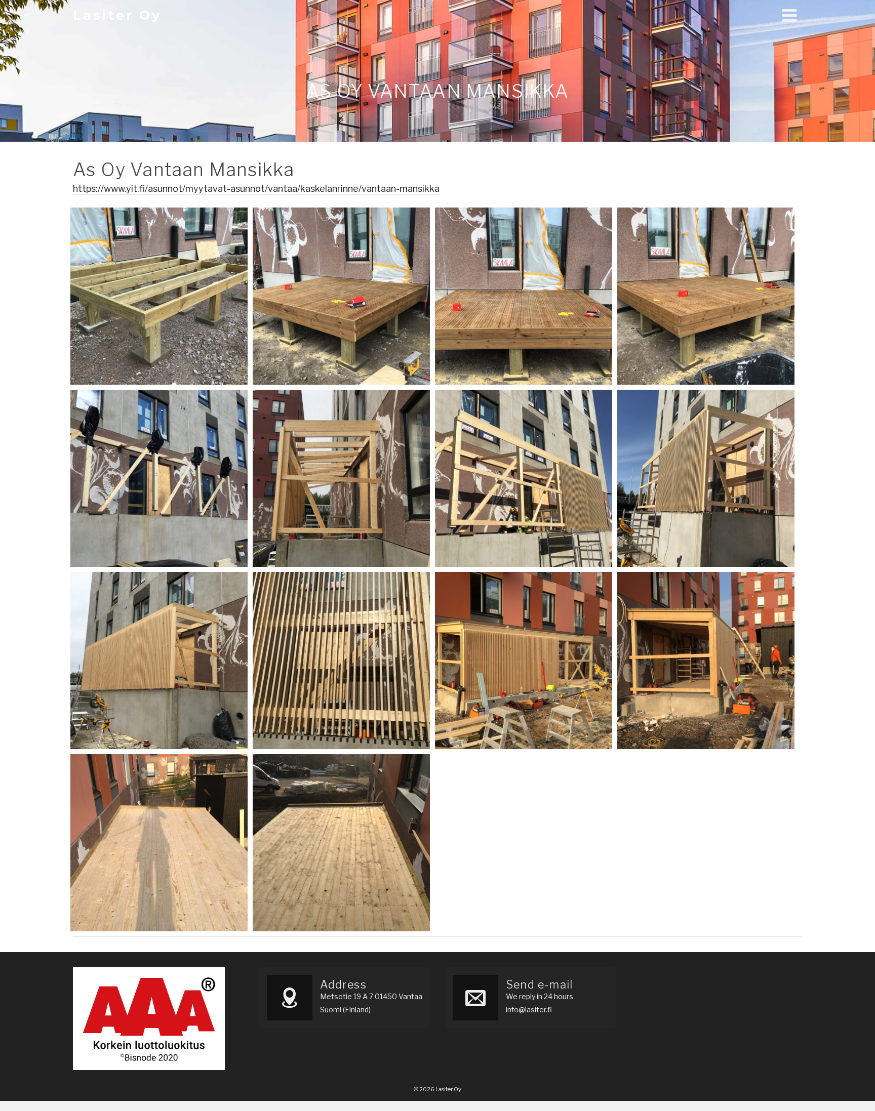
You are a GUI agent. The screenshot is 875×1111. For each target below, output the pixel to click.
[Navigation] (789, 15)
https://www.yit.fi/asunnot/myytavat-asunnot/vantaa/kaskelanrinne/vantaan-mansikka (256, 188)
